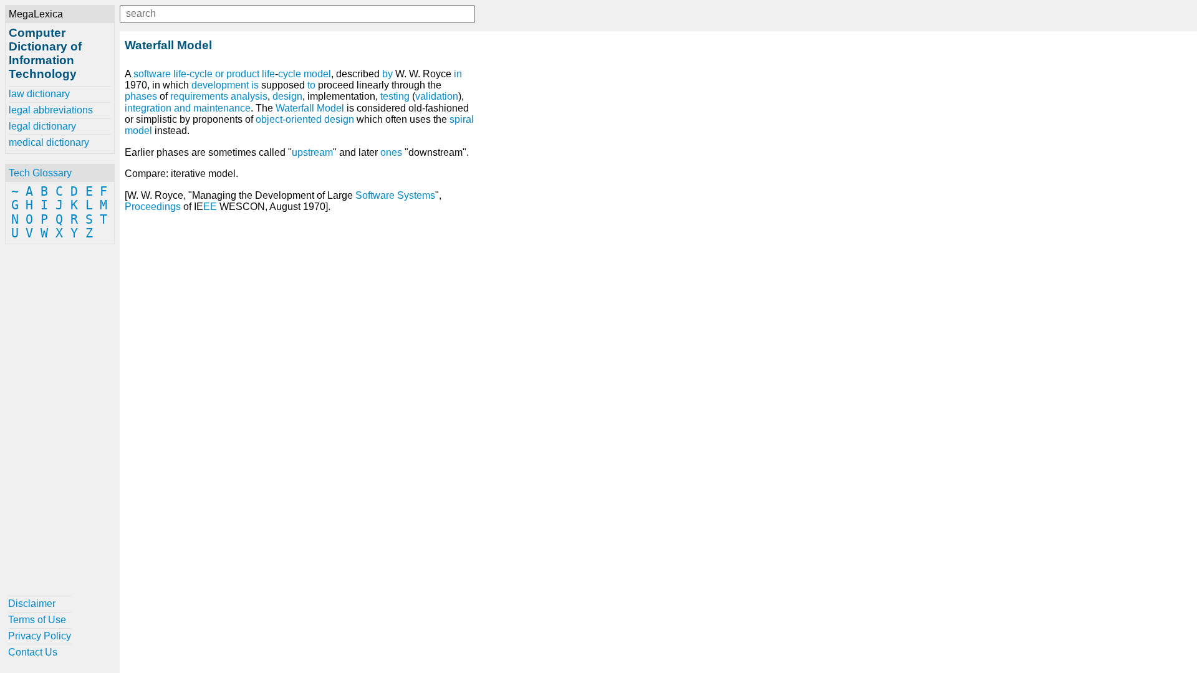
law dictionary (39, 93)
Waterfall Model (310, 108)
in (458, 74)
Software (375, 195)
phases (141, 96)
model (317, 74)
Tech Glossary (40, 173)
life (268, 74)
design (287, 96)
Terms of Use (37, 619)
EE (210, 206)
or (219, 74)
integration (148, 108)
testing (395, 96)
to (311, 85)
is (255, 85)
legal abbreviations (51, 110)
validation (436, 96)
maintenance (222, 108)
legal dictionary (42, 126)
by (387, 74)
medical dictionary (49, 142)
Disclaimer (31, 603)
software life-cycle (173, 74)
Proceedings (153, 206)
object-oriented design (305, 119)
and (182, 108)
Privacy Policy (39, 636)
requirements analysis (218, 96)
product (242, 74)
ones (391, 152)
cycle (289, 74)
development (220, 85)
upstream (312, 152)
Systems (416, 195)
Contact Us (32, 652)
